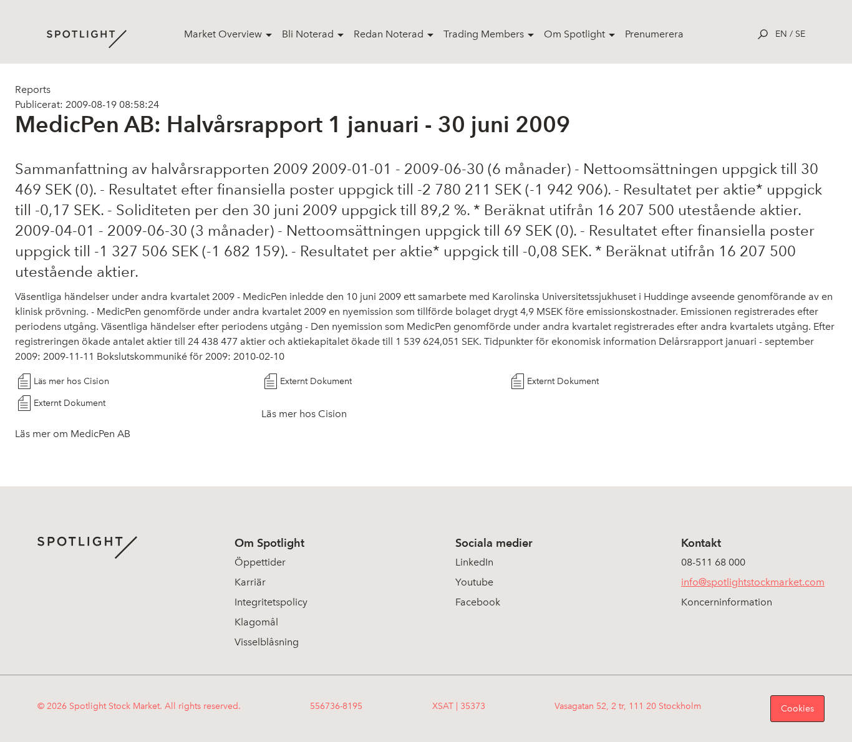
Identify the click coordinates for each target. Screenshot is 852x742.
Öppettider (260, 562)
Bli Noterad (308, 34)
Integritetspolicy (271, 602)
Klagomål (256, 622)
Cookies (797, 708)
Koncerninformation (726, 602)
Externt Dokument (316, 381)
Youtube (474, 582)
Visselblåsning (267, 642)
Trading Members (483, 34)
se (800, 34)
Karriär (250, 582)
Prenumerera (654, 34)
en (781, 34)
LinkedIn (474, 562)
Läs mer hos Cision (71, 381)
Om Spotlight (574, 34)
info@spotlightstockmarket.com (753, 582)
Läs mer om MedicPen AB (72, 434)
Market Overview (223, 34)
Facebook (477, 602)
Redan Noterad (389, 34)
